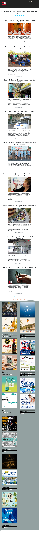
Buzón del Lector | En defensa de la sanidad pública (19, 112)
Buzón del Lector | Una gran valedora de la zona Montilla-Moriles (19, 174)
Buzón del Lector (19, 43)
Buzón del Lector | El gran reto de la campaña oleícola (19, 81)
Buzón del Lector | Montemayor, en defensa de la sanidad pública (19, 143)
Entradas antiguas (27, 296)
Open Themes (29, 530)
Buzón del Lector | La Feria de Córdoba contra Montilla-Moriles (19, 21)
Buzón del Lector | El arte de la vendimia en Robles (19, 47)
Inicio (16, 296)
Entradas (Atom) (23, 299)
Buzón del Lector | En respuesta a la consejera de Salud (19, 206)
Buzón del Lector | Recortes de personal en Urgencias (19, 237)
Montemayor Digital (8, 530)
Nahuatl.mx (35, 530)
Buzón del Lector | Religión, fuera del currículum (19, 267)
